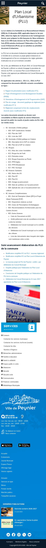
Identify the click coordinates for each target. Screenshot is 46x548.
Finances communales (11, 382)
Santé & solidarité (9, 360)
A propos (9, 542)
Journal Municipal (7, 461)
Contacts (6, 335)
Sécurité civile (8, 375)
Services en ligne (7, 482)
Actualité (4, 453)
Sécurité (6, 371)
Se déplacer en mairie (12, 431)
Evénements (5, 457)
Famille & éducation (10, 357)
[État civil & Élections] (23, 305)
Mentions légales (21, 542)
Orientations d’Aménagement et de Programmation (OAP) (25, 99)
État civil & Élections (16, 317)
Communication (8, 378)
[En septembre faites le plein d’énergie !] (7, 523)
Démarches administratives (12, 353)
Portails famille (6, 489)
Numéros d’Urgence (10, 350)
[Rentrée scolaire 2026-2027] (7, 512)
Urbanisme (6, 367)
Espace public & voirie (11, 364)
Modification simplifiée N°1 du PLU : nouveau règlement (25, 253)
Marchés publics (6, 492)
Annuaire (4, 478)
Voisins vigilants (6, 471)
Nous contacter (10, 433)
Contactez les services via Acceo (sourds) (18, 342)
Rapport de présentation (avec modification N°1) (21, 91)
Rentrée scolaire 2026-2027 (26, 509)
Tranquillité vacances (8, 496)
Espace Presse (6, 464)
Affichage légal (6, 468)
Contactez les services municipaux (16, 339)
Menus (3, 485)
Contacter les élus (10, 346)
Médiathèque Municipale (11, 385)
